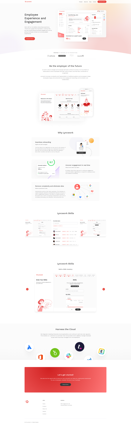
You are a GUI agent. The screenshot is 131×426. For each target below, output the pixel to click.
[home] (29, 1)
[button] (27, 278)
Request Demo (102, 1)
